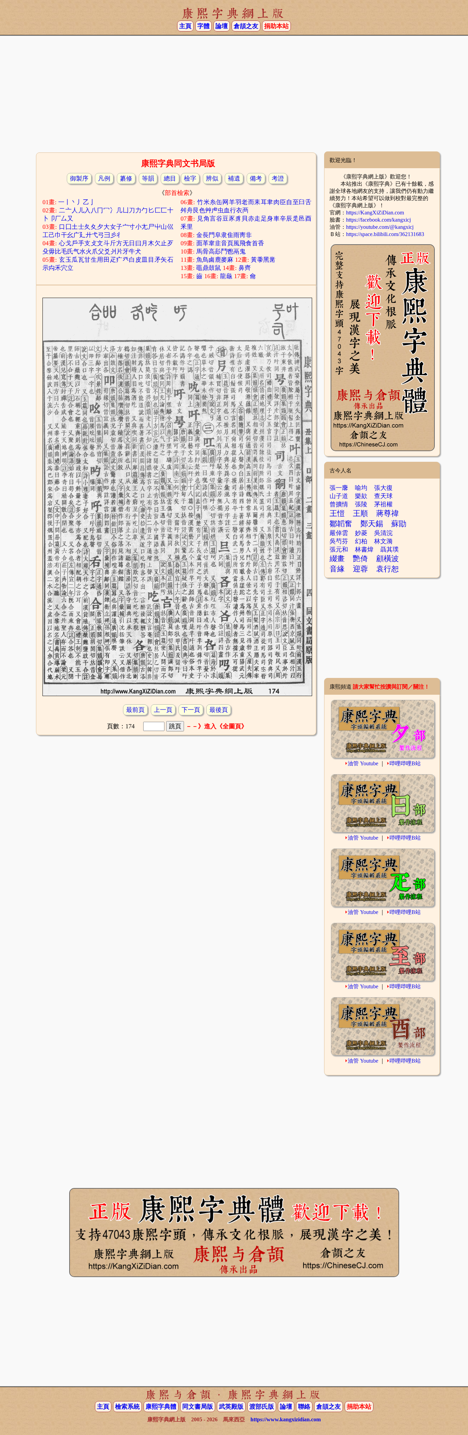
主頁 (185, 26)
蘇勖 (398, 523)
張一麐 (339, 487)
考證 (278, 178)
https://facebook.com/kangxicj (378, 220)
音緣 (337, 569)
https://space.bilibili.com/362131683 (385, 234)
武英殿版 (231, 1406)
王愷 (337, 513)
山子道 (339, 496)
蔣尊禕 (387, 513)
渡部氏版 (261, 1406)
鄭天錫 (371, 523)
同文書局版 (197, 1406)
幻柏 (361, 541)
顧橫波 (387, 558)
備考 (256, 178)
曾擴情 (339, 504)
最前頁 (135, 709)
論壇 (221, 26)
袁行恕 (387, 569)
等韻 (148, 178)
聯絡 (304, 1406)
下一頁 (191, 709)
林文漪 (383, 541)
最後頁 (218, 709)
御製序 (79, 178)
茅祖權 (383, 504)
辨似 (212, 178)
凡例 (104, 178)
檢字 (190, 178)
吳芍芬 (339, 541)
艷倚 (360, 558)
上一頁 (163, 709)
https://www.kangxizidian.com (285, 1419)
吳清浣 (383, 533)
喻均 (361, 487)
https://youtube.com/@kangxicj (380, 227)
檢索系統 (127, 1406)
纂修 (126, 178)
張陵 (361, 504)
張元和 (339, 549)
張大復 (383, 487)
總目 (170, 178)
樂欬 (361, 496)
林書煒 (364, 549)
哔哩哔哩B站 (405, 763)
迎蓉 (360, 569)
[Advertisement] (234, 96)
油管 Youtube (363, 763)
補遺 (234, 178)
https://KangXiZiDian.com (375, 212)
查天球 (383, 496)
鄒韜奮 (341, 523)
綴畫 (337, 558)
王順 (360, 513)
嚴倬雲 (339, 533)
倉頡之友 (246, 26)
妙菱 (361, 533)
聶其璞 (389, 549)
